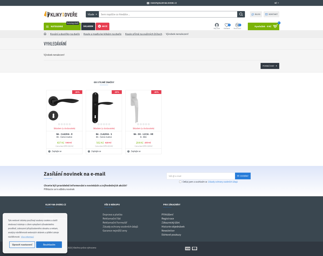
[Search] (241, 14)
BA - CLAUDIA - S (104, 135)
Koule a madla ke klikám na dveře (102, 34)
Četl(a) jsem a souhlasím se (210, 181)
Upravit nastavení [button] (22, 244)
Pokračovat (268, 66)
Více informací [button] (27, 237)
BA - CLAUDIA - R (64, 135)
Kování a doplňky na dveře (65, 34)
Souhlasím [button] (49, 244)
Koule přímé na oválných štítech (143, 34)
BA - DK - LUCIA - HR (143, 135)
